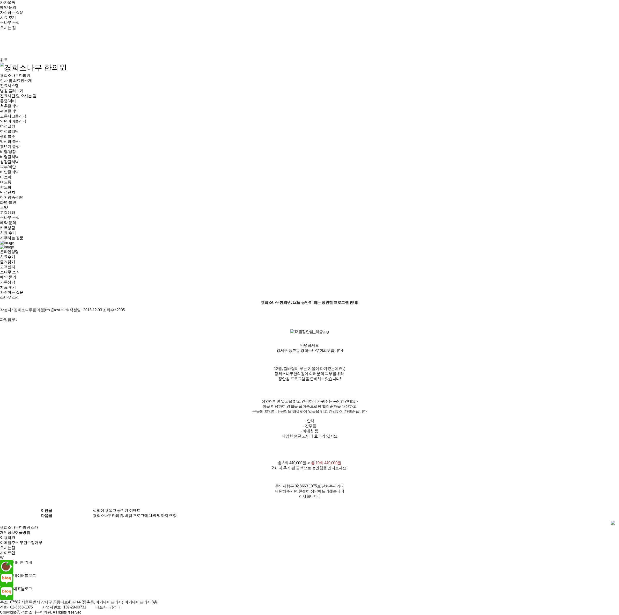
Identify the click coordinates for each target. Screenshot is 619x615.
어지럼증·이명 (12, 197)
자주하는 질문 (11, 12)
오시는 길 (8, 28)
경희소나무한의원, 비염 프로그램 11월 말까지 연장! (135, 516)
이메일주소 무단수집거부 (21, 543)
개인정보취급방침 (15, 532)
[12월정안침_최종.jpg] (309, 331)
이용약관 (7, 537)
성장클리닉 (9, 162)
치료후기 (7, 257)
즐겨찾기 (7, 262)
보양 (3, 207)
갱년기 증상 (10, 147)
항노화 (5, 187)
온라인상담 (9, 252)
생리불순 (7, 136)
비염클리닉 (9, 157)
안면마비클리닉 (13, 121)
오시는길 (7, 548)
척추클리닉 (9, 106)
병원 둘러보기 (11, 91)
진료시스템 (9, 86)
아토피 (5, 177)
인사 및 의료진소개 (16, 81)
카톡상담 (7, 228)
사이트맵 (7, 553)
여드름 (5, 182)
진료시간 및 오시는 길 (18, 96)
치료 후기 (8, 17)
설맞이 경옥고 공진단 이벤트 (116, 510)
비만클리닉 (9, 172)
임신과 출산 (10, 141)
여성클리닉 (9, 131)
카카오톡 (7, 2)
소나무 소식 (10, 23)
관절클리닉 (9, 111)
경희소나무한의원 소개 (19, 527)
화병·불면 (8, 202)
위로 (3, 60)
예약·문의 (8, 7)
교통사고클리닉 (13, 116)
